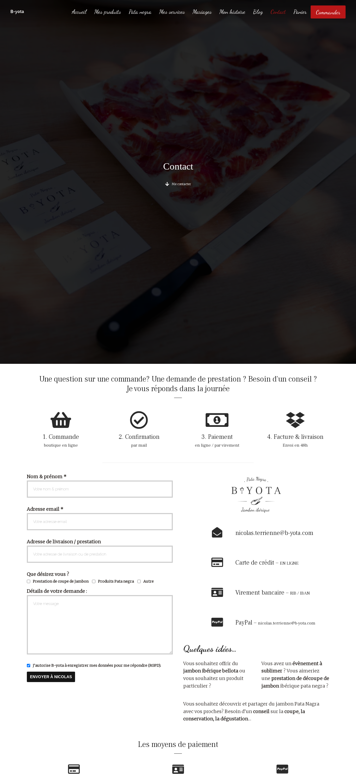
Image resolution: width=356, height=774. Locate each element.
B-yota (17, 11)
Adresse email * (45, 509)
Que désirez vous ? (48, 574)
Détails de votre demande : (57, 591)
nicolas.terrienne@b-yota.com (274, 533)
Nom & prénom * (46, 476)
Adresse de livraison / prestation (64, 542)
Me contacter (181, 184)
